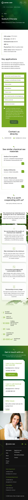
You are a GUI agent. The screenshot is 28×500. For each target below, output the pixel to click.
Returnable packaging (19, 454)
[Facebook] (22, 444)
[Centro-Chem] (7, 3)
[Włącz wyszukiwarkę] (21, 2)
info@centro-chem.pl (10, 490)
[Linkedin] (25, 444)
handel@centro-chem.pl (20, 138)
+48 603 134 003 (7, 138)
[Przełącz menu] (24, 2)
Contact (16, 457)
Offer (7, 453)
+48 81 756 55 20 (9, 487)
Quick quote (8, 450)
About (7, 455)
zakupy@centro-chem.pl (12, 388)
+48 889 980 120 (10, 391)
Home (7, 458)
